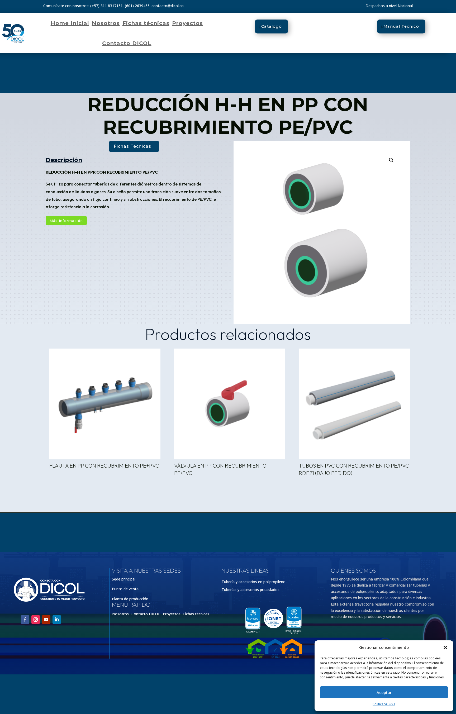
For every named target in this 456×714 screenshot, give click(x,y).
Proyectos (187, 23)
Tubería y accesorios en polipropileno (254, 582)
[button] (445, 647)
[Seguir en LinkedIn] (57, 619)
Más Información (66, 220)
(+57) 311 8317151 (106, 5)
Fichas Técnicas (132, 146)
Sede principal (123, 579)
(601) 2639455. (137, 5)
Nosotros (106, 23)
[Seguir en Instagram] (35, 619)
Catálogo (271, 26)
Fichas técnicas (145, 23)
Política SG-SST (384, 704)
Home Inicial (70, 23)
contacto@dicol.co (167, 5)
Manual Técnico (401, 26)
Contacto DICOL (126, 43)
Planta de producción (130, 598)
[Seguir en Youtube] (46, 619)
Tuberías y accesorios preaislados (250, 590)
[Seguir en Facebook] (25, 619)
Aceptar (384, 692)
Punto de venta (125, 588)
